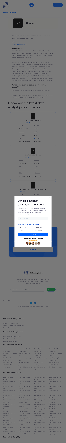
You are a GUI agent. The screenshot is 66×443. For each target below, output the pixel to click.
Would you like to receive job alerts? (28, 224)
